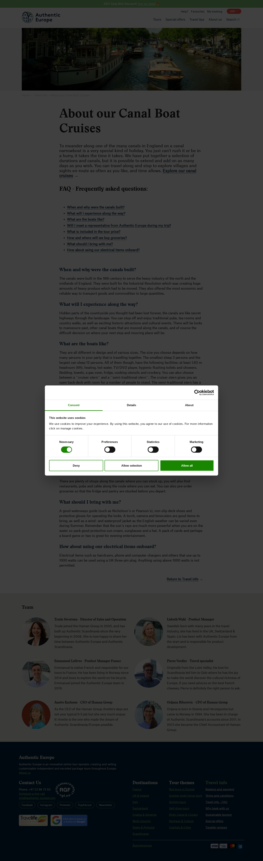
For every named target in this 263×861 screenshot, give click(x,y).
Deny (76, 465)
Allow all (187, 465)
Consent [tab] (74, 405)
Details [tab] (131, 405)
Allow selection (131, 465)
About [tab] (189, 405)
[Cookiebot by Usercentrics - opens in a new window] (197, 392)
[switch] (109, 449)
